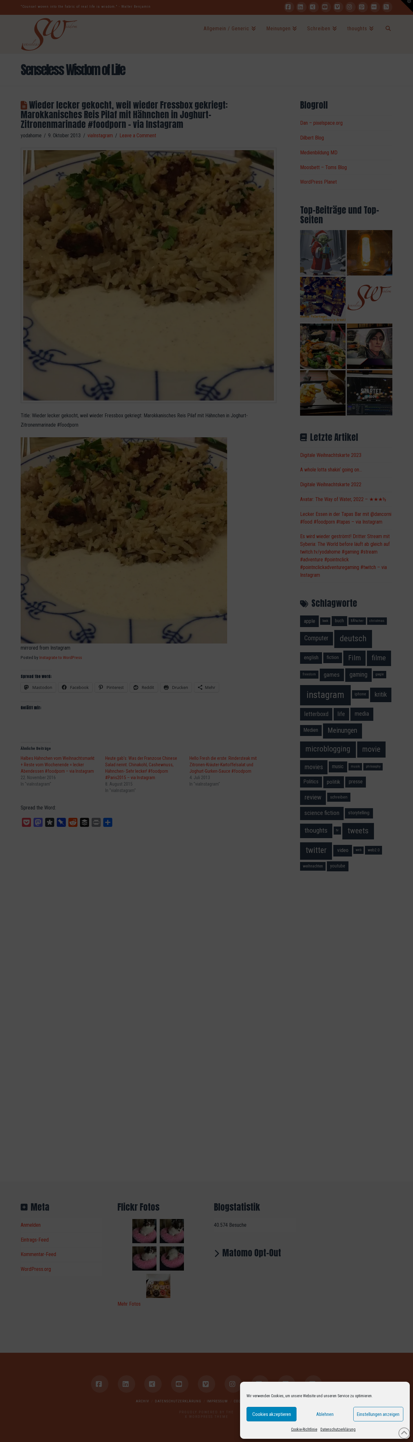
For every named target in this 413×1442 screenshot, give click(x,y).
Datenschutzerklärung (338, 1429)
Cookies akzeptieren (271, 1414)
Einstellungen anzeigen (378, 1414)
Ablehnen (325, 1414)
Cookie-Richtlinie (304, 1429)
